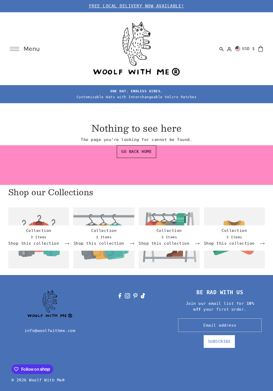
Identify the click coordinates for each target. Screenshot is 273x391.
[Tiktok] (143, 296)
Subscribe (219, 341)
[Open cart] (261, 48)
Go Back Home (136, 151)
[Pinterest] (135, 296)
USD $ (248, 48)
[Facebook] (119, 296)
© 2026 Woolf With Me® (38, 380)
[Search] (222, 48)
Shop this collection (35, 243)
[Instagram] (127, 296)
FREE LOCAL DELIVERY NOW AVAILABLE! (136, 6)
